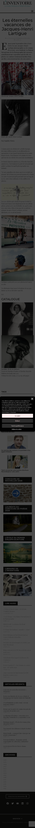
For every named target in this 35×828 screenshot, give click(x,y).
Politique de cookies (17, 429)
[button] (32, 399)
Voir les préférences (17, 426)
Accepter (17, 416)
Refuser (17, 421)
